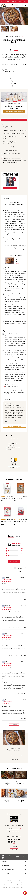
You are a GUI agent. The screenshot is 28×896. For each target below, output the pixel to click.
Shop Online (5, 861)
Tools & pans (11, 449)
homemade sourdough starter (12, 352)
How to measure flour (13, 451)
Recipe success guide (13, 438)
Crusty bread (18, 36)
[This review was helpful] (21, 600)
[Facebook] (9, 839)
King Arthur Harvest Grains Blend (18, 130)
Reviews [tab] (11, 536)
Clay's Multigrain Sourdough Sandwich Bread (15, 377)
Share (14, 83)
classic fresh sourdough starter (12, 360)
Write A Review (14, 561)
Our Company (5, 873)
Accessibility (19, 880)
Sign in (19, 4)
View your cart (22, 4)
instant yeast (14, 150)
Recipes (7, 36)
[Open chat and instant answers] (25, 893)
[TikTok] (11, 839)
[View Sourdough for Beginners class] (14, 389)
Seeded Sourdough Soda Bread (15, 375)
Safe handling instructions (15, 454)
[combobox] (21, 572)
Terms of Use (18, 882)
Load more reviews (14, 724)
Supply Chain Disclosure (10, 880)
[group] (5, 29)
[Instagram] (14, 839)
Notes (14, 85)
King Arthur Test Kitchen (16, 46)
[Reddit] (14, 842)
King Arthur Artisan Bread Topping (17, 160)
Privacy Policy (10, 882)
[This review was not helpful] (24, 600)
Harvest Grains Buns (17, 380)
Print (14, 80)
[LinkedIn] (9, 842)
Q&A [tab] (18, 536)
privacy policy (15, 759)
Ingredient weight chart (14, 447)
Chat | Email (14, 849)
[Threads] (16, 839)
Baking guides (11, 441)
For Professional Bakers (8, 869)
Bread (12, 36)
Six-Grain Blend (14, 337)
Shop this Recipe (14, 119)
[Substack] (16, 842)
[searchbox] (8, 568)
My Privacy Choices (20, 884)
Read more (7, 594)
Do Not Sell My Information (9, 884)
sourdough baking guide (13, 369)
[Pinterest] (19, 839)
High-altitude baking (13, 443)
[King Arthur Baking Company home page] (3, 6)
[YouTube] (12, 842)
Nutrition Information (14, 167)
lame (14, 297)
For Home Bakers (6, 865)
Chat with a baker (14, 467)
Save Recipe (15, 78)
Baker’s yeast (11, 445)
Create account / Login (14, 426)
